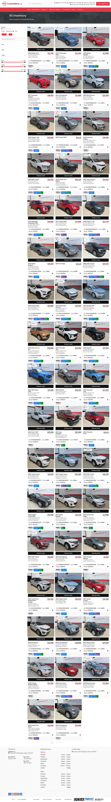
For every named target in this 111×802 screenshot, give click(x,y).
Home (29, 9)
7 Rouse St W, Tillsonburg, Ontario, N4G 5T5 (83, 4)
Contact (80, 9)
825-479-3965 (75, 2)
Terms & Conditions (47, 799)
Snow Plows (66, 9)
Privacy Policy (36, 799)
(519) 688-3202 (68, 799)
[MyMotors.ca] (13, 3)
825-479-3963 (61, 2)
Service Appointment (102, 3)
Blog (73, 9)
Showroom (35, 9)
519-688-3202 (89, 2)
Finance (44, 9)
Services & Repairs (55, 9)
